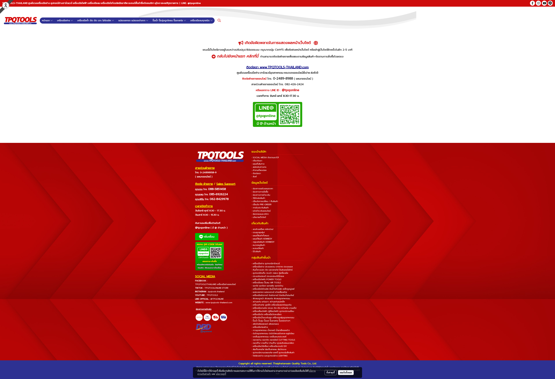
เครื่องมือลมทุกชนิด (200, 20)
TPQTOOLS (212, 295)
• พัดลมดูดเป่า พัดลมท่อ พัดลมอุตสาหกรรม (270, 298)
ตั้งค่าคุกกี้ (330, 372)
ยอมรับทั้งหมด (346, 372)
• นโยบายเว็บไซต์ (258, 217)
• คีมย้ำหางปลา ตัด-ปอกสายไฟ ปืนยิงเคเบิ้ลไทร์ (272, 269)
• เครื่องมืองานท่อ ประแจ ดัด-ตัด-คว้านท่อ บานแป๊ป (273, 308)
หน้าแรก (46, 20)
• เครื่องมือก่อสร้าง (259, 327)
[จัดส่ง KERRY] (199, 317)
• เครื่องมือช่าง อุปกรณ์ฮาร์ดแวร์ (265, 263)
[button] (219, 20)
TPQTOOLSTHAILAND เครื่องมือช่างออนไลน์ (215, 284)
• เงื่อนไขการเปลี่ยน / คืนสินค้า (264, 201)
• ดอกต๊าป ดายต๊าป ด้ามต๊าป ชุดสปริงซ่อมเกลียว (272, 343)
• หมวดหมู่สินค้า (258, 245)
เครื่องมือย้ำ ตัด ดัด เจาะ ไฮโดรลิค (94, 20)
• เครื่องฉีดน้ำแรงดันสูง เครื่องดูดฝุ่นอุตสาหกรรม (272, 317)
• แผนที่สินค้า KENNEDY (261, 238)
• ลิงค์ (254, 176)
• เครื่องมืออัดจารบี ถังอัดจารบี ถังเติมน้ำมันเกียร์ (272, 295)
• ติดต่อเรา (256, 173)
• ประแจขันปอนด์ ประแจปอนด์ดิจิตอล (267, 276)
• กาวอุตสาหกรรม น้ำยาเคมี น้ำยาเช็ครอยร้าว (270, 330)
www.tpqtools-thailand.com (219, 302)
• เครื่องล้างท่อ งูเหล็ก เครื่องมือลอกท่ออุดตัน (271, 304)
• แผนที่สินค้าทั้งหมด (260, 235)
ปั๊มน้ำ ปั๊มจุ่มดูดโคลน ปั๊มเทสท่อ (168, 20)
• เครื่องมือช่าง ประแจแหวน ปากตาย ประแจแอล (272, 266)
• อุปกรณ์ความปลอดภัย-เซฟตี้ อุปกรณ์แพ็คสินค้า (272, 352)
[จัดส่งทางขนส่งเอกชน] (223, 317)
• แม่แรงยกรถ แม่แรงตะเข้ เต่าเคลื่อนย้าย (269, 292)
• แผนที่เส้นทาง (257, 163)
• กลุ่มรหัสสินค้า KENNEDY (262, 242)
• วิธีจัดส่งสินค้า (258, 198)
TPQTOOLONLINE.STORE (217, 287)
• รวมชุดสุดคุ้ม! (258, 232)
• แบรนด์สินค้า (257, 248)
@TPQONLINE (217, 298)
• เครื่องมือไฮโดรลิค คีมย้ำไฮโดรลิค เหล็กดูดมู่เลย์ (272, 289)
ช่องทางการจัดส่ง (203, 309)
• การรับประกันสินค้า (260, 207)
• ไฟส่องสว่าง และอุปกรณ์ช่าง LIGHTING (269, 355)
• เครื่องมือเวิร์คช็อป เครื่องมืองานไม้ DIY (269, 346)
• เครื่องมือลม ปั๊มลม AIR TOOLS (266, 282)
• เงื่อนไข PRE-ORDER (261, 204)
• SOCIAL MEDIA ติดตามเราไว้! (265, 157)
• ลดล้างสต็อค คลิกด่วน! (262, 229)
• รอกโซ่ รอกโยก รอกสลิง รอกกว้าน (267, 285)
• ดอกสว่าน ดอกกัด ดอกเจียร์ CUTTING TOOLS (273, 339)
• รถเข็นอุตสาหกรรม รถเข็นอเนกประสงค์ (268, 336)
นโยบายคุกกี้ (221, 374)
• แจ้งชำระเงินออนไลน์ (261, 210)
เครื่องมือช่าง (64, 20)
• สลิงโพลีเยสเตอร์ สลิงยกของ (265, 323)
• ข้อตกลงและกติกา (260, 214)
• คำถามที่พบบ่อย (259, 170)
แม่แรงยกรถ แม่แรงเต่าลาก (132, 20)
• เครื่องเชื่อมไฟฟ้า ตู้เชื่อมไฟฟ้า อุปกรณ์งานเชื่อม (272, 311)
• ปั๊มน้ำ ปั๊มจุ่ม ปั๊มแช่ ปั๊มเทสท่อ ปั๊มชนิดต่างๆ (270, 320)
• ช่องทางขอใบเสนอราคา (262, 188)
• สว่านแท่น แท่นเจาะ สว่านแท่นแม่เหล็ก (268, 301)
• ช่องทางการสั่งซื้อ (259, 191)
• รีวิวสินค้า (256, 251)
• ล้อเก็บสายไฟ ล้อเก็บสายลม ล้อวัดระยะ (269, 349)
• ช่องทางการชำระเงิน (260, 195)
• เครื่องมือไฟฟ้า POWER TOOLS (266, 279)
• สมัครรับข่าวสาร (258, 167)
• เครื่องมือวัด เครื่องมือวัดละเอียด (266, 314)
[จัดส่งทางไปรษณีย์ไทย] (207, 317)
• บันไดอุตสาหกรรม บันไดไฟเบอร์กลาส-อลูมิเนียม (272, 333)
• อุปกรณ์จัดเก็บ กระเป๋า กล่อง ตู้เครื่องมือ (269, 273)
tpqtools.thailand (216, 291)
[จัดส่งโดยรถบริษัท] (215, 317)
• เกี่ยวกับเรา (256, 160)
